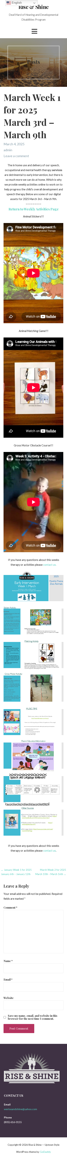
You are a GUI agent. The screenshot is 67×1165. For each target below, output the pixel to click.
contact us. (49, 564)
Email (8, 979)
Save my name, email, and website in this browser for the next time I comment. (32, 1017)
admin (8, 150)
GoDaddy (45, 1151)
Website (9, 998)
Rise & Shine (33, 6)
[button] (34, 31)
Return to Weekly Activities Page (34, 209)
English (16, 2)
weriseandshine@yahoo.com (20, 1109)
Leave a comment (16, 156)
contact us (49, 850)
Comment (10, 907)
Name (8, 961)
